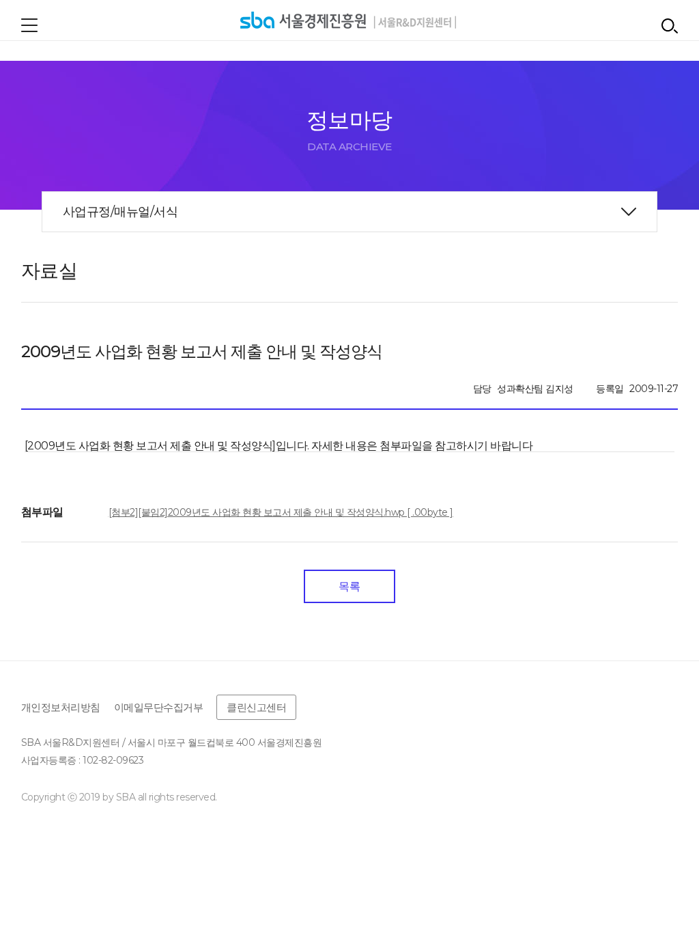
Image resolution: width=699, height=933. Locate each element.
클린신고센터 (256, 707)
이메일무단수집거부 (158, 707)
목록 (349, 586)
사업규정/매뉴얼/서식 (120, 211)
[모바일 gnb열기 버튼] (29, 25)
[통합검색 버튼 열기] (669, 25)
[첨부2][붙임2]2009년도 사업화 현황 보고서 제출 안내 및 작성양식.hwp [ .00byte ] (281, 512)
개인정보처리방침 (60, 707)
